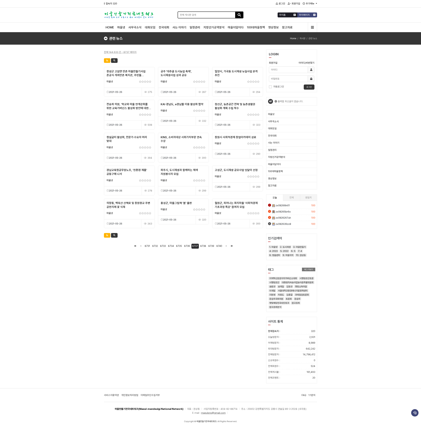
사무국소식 (135, 27)
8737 (195, 246)
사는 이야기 (179, 27)
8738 (203, 246)
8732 (155, 246)
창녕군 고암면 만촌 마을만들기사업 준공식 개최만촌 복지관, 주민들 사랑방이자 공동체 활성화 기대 (126, 75)
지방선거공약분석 (213, 27)
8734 (171, 246)
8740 (219, 246)
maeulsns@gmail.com (213, 412)
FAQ (304, 395)
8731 (147, 246)
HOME (110, 27)
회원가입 (296, 3)
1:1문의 (312, 395)
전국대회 (164, 27)
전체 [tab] (291, 197)
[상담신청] (415, 413)
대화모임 (150, 27)
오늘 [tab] (275, 197)
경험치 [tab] (308, 197)
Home (293, 38)
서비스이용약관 (111, 395)
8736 (187, 246)
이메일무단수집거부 (150, 395)
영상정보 (273, 27)
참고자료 (287, 27)
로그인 (282, 3)
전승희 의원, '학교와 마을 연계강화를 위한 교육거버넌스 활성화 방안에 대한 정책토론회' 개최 (128, 108)
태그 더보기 (308, 269)
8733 (163, 246)
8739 (211, 246)
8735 (179, 246)
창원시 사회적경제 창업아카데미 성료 (235, 137)
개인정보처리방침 (129, 395)
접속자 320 (111, 3)
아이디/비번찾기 (306, 62)
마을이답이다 (236, 27)
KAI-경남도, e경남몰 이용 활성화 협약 (182, 104)
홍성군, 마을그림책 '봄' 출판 (176, 203)
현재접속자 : (291, 331)
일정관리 (195, 27)
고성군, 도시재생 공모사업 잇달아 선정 (236, 170)
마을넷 (121, 27)
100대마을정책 (256, 27)
